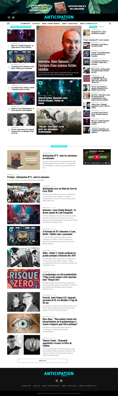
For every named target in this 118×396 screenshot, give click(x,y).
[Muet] (106, 163)
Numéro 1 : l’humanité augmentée (51, 23)
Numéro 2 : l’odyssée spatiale (70, 23)
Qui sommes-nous (25, 23)
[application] (97, 157)
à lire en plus (36, 23)
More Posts (42, 360)
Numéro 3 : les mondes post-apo (88, 23)
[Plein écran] (108, 163)
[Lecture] (85, 163)
